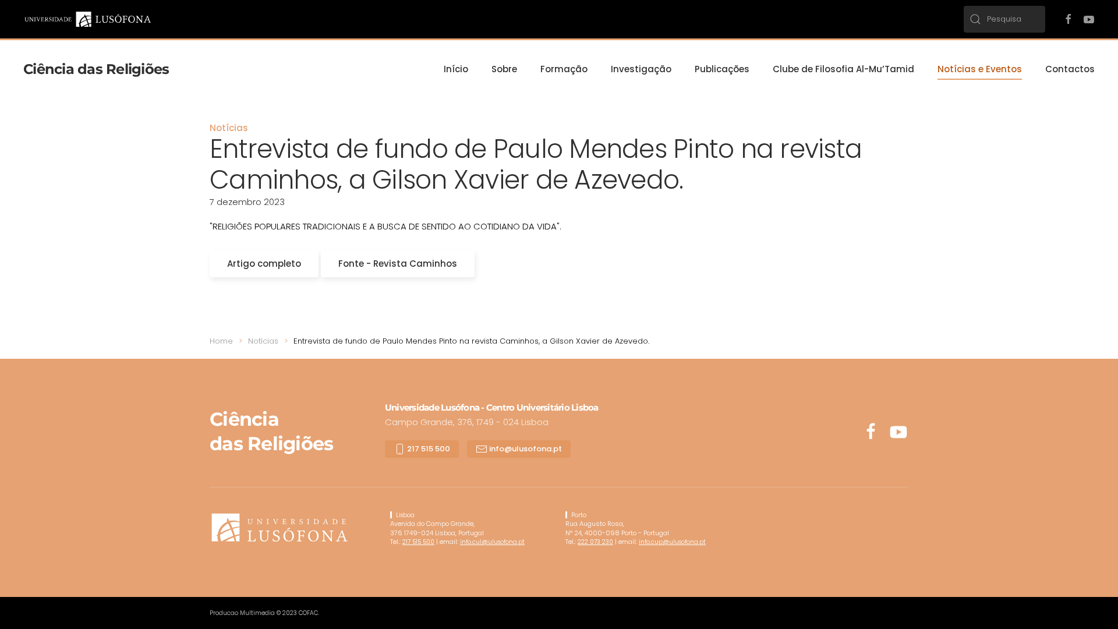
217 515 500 (427, 448)
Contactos (1070, 69)
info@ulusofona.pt (524, 448)
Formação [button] (564, 69)
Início (456, 69)
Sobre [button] (504, 69)
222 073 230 (595, 542)
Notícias (229, 128)
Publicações (722, 69)
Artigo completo (264, 263)
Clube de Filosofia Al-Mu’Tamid (843, 69)
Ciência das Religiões (96, 69)
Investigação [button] (641, 69)
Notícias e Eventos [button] (979, 69)
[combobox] (1004, 19)
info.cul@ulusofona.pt (492, 542)
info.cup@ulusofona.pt (672, 542)
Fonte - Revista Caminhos (397, 263)
